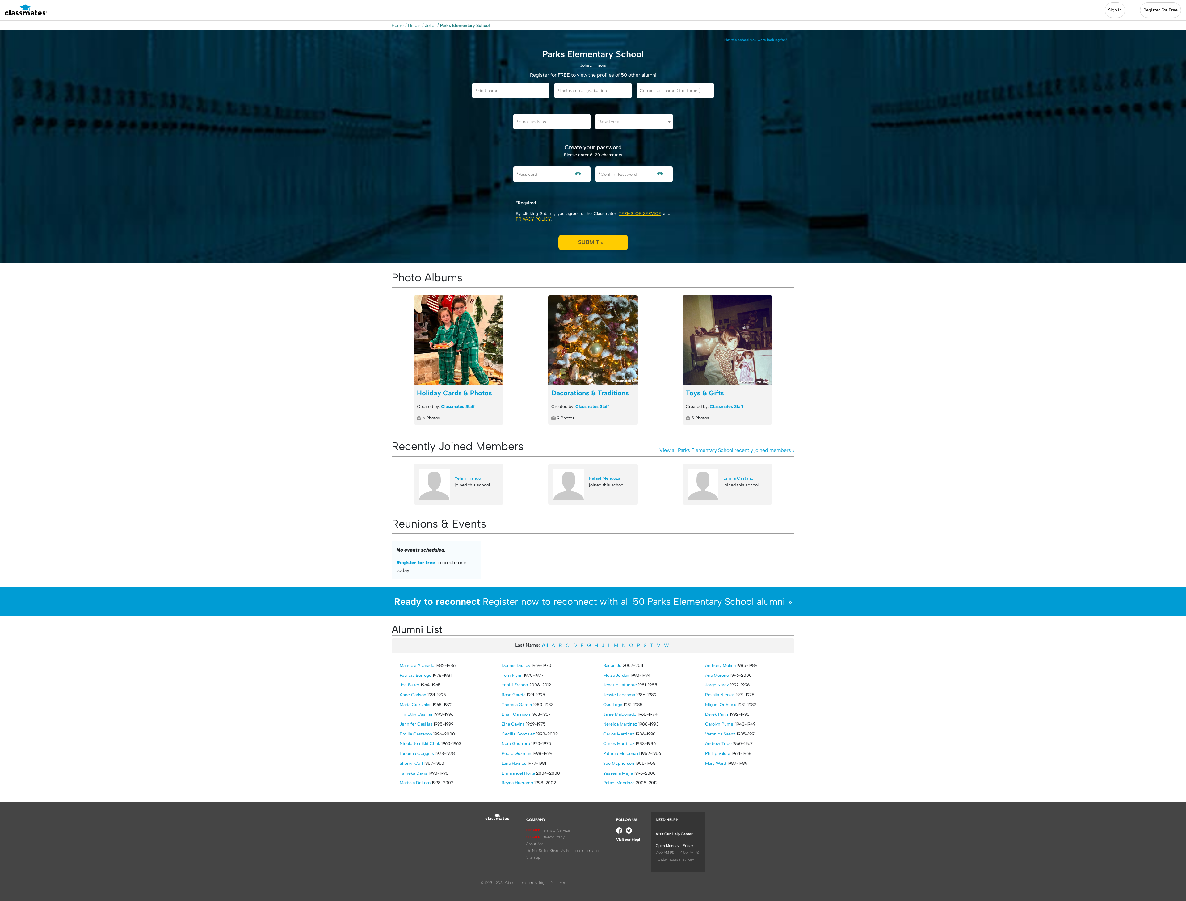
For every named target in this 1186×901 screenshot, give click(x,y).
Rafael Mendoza (604, 478)
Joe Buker (409, 685)
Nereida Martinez (620, 724)
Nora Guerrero (516, 743)
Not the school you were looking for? (755, 40)
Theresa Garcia (517, 704)
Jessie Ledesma (619, 694)
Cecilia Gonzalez (518, 734)
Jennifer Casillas (416, 724)
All (545, 645)
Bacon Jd (612, 665)
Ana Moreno (717, 675)
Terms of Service (640, 213)
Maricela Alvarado (417, 665)
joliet (430, 25)
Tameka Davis (413, 773)
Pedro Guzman (516, 753)
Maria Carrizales (415, 704)
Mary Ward (715, 763)
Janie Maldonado (619, 714)
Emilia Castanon (739, 478)
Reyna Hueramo (517, 782)
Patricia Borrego (415, 675)
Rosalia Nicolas (720, 694)
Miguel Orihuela (720, 704)
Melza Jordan (616, 675)
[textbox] (634, 121)
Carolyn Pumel (719, 724)
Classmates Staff (458, 406)
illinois (414, 25)
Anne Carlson (413, 694)
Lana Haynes (514, 763)
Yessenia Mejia (618, 773)
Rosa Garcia (513, 694)
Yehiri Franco (468, 478)
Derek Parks (717, 714)
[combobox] (634, 121)
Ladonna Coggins (417, 753)
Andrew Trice (718, 743)
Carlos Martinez (618, 734)
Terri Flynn (512, 675)
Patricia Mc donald (621, 753)
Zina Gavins (513, 724)
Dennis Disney (516, 665)
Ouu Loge (612, 704)
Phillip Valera (717, 753)
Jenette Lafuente (620, 685)
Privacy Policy (533, 219)
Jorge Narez (717, 685)
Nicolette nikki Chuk (420, 743)
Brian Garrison (516, 714)
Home (398, 25)
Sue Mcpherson (618, 763)
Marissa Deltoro (415, 782)
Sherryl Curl (411, 763)
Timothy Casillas (416, 714)
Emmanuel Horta (518, 773)
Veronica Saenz (720, 734)
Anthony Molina (720, 665)
